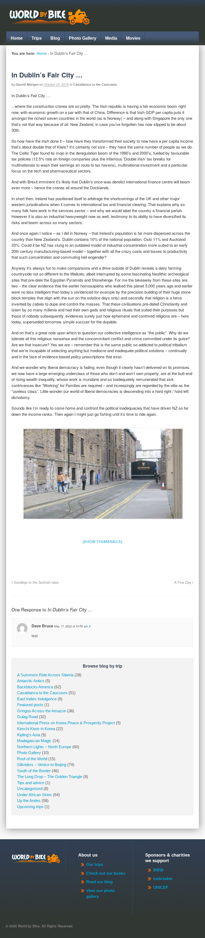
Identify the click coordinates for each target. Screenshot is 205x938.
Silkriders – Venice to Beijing (41, 764)
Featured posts (30, 704)
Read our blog (99, 881)
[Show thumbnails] (103, 541)
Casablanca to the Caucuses (95, 84)
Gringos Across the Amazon (41, 711)
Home (17, 38)
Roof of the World (32, 758)
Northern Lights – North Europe (44, 746)
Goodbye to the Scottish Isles (35, 582)
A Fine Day (183, 582)
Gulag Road (27, 716)
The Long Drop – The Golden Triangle (49, 776)
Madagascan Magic (34, 740)
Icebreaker (163, 878)
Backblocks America (35, 687)
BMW (158, 870)
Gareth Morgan (27, 84)
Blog (55, 38)
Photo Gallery (82, 38)
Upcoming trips (30, 806)
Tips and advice (30, 782)
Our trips (94, 864)
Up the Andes (29, 800)
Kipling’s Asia (28, 735)
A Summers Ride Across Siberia (45, 675)
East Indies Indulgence (37, 699)
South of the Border (34, 770)
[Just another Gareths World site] (49, 21)
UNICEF (160, 887)
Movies (133, 38)
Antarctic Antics (30, 680)
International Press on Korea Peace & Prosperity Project (66, 723)
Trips (36, 38)
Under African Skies (34, 794)
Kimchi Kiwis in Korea (36, 728)
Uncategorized (29, 788)
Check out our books (105, 873)
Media (111, 38)
